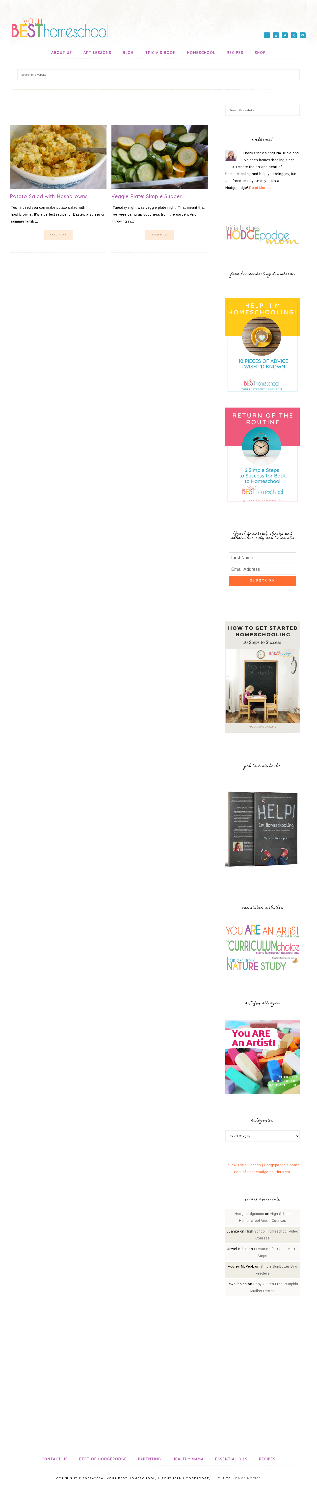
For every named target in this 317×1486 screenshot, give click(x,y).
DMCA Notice (248, 1478)
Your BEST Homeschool (59, 26)
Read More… (260, 188)
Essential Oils (231, 1459)
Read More (58, 234)
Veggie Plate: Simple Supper (146, 196)
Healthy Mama (188, 1459)
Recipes (267, 1459)
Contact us (55, 1459)
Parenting (149, 1459)
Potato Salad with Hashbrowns (49, 196)
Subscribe (262, 580)
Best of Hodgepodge (103, 1459)
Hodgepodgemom (249, 1214)
